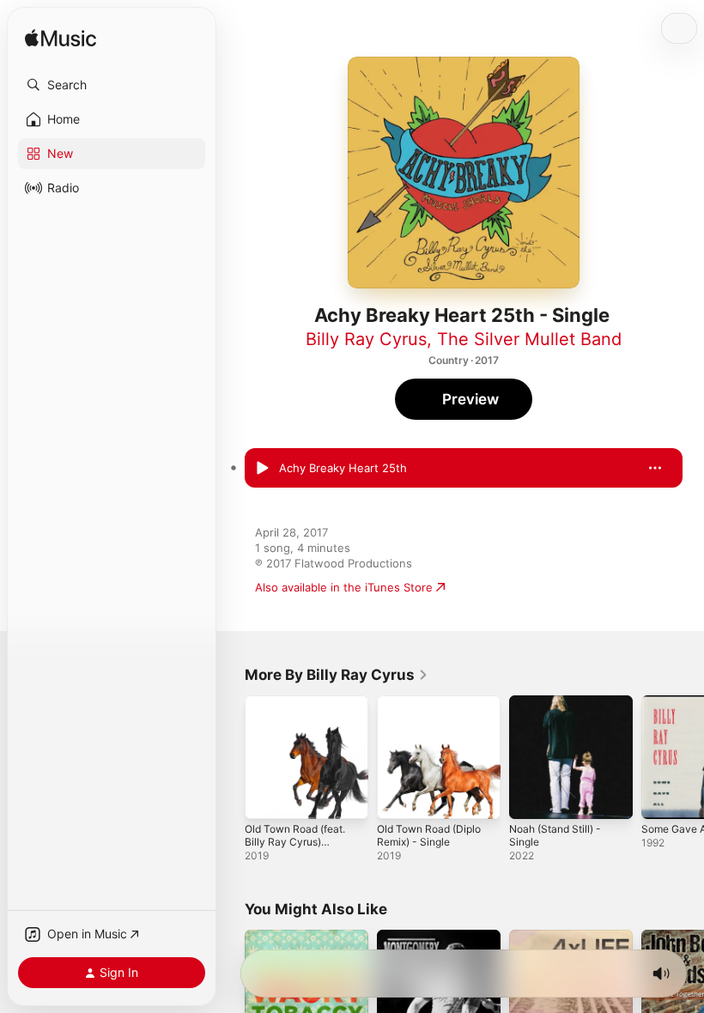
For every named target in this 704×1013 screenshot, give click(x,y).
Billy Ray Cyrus (366, 339)
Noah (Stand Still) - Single (555, 835)
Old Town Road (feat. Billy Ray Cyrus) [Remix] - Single (295, 841)
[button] (111, 85)
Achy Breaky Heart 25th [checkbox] (343, 468)
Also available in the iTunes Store (344, 587)
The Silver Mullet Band (529, 339)
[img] (60, 39)
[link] (336, 674)
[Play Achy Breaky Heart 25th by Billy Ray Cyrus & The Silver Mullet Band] (262, 468)
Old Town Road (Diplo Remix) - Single (429, 835)
